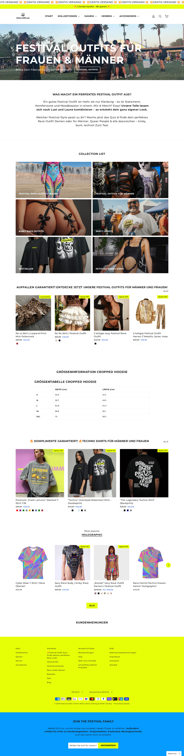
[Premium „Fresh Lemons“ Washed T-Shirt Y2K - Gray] (27, 510)
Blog (49, 682)
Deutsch (75, 692)
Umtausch (114, 661)
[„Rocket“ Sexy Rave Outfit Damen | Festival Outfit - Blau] (105, 593)
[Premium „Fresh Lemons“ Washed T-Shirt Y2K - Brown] (42, 510)
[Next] (168, 565)
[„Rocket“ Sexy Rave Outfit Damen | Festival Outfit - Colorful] (95, 593)
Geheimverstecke (55, 666)
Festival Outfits (87, 69)
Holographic (92, 534)
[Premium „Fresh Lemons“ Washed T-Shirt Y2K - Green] (23, 510)
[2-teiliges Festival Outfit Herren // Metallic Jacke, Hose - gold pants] (141, 344)
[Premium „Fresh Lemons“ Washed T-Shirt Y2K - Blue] (36, 510)
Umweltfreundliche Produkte (87, 666)
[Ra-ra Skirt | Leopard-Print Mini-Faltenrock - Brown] (17, 344)
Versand (113, 665)
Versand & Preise (86, 648)
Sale (49, 678)
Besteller (51, 674)
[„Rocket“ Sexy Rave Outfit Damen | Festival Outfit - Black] (99, 593)
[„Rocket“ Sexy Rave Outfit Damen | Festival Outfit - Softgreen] (108, 593)
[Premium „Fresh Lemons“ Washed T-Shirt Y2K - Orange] (30, 510)
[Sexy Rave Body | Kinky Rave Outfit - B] (59, 593)
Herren (107, 16)
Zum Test (101, 125)
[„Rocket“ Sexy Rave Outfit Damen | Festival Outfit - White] (102, 593)
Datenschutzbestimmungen (123, 653)
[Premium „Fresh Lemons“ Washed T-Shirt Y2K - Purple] (20, 510)
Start (49, 16)
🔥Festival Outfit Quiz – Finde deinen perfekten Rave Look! (58, 655)
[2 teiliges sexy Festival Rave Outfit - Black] (95, 344)
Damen (89, 16)
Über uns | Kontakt (87, 661)
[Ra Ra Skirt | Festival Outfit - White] (56, 340)
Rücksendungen (86, 653)
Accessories (128, 16)
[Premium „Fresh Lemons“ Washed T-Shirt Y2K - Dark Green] (39, 510)
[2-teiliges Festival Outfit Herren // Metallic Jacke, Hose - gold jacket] (135, 344)
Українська (172, 753)
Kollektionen (68, 16)
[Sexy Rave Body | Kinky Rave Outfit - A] (56, 593)
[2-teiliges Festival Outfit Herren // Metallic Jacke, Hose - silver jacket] (138, 344)
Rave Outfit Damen (56, 670)
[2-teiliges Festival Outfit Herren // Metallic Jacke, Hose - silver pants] (144, 344)
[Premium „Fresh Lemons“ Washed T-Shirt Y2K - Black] (33, 510)
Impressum (115, 657)
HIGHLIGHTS (52, 662)
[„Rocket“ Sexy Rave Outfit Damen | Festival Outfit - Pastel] (111, 593)
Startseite (51, 648)
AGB (112, 648)
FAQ (80, 657)
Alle (165, 291)
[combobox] (173, 753)
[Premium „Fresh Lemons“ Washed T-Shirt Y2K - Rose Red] (17, 510)
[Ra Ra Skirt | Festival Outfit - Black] (59, 340)
